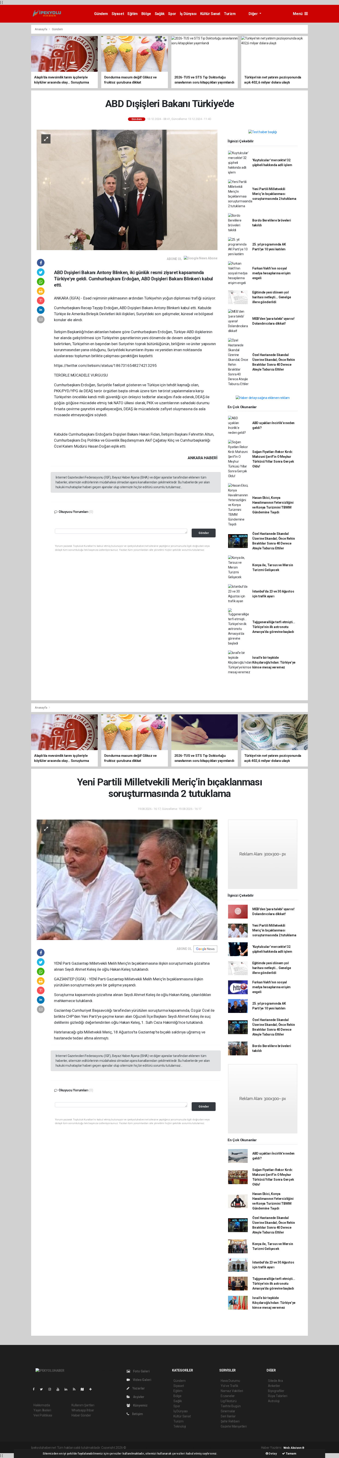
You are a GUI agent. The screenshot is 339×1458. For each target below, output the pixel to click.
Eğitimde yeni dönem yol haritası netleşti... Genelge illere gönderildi (271, 297)
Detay (272, 1453)
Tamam (290, 1453)
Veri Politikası (42, 1415)
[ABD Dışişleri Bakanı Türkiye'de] (127, 190)
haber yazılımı (136, 1447)
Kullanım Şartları (82, 1405)
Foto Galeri (141, 1371)
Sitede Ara (275, 1381)
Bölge (146, 14)
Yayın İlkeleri (42, 1410)
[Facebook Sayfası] (35, 1389)
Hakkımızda (41, 1405)
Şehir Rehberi (230, 1421)
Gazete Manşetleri (234, 1426)
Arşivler (138, 1397)
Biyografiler (276, 1391)
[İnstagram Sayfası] (51, 1389)
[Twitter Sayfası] (43, 1389)
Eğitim (133, 14)
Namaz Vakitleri (232, 1391)
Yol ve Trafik (229, 1386)
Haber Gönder (81, 1415)
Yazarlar (138, 1388)
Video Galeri (141, 1380)
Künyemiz (140, 1405)
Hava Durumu (230, 1381)
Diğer (254, 14)
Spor (172, 14)
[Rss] (76, 1389)
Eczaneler (228, 1396)
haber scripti (174, 1447)
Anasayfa (41, 29)
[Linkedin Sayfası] (68, 1389)
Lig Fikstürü (229, 1401)
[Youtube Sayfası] (59, 1389)
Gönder (204, 533)
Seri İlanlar (228, 1416)
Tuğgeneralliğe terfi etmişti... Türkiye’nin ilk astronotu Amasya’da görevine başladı (273, 627)
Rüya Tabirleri (277, 1396)
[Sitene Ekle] (92, 1389)
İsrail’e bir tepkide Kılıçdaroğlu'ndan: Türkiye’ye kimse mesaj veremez (273, 662)
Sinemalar (228, 1411)
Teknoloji (179, 1426)
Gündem (101, 14)
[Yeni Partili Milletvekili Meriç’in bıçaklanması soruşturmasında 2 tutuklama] (127, 879)
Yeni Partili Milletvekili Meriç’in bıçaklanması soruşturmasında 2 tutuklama (274, 194)
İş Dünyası (188, 14)
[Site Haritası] (84, 1389)
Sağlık (160, 14)
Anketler (274, 1386)
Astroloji (274, 1401)
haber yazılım (193, 1447)
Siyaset (118, 14)
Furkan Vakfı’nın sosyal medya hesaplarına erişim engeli (271, 273)
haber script (211, 1447)
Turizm (230, 14)
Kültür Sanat (210, 14)
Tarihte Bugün (231, 1406)
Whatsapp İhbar (82, 1410)
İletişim (137, 1414)
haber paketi (156, 1447)
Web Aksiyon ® (293, 1447)
